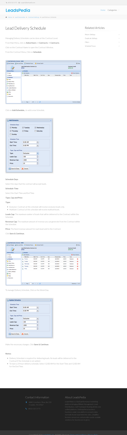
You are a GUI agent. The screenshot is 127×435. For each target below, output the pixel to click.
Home (103, 10)
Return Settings (90, 34)
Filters (87, 42)
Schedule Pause (90, 46)
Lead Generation (20, 17)
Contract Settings (33, 17)
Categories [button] (112, 10)
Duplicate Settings (91, 38)
